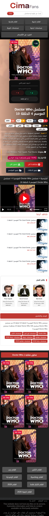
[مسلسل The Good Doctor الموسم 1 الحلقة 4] (42, 266)
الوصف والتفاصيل (41, 315)
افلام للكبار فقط (37, 484)
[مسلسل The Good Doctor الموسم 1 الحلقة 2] (42, 239)
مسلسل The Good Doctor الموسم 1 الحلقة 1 (21, 220)
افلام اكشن (37, 470)
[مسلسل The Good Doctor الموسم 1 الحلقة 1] (42, 225)
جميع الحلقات (32, 170)
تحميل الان (13, 164)
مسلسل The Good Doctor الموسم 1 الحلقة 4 (21, 261)
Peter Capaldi (8, 299)
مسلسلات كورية (13, 28)
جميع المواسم (13, 170)
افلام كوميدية (12, 477)
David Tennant (24, 299)
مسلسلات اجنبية (36, 28)
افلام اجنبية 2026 (24, 492)
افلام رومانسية (37, 477)
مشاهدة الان (32, 164)
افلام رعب (12, 470)
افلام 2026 (12, 484)
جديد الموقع (42, 500)
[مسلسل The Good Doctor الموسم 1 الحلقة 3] (42, 252)
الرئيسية (44, 178)
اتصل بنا (32, 500)
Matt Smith (39, 299)
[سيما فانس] (24, 5)
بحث (10, 13)
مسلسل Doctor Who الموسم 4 (25, 178)
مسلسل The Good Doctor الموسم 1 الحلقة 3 (21, 247)
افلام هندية (13, 21)
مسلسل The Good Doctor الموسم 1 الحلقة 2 (21, 234)
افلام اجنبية (36, 21)
